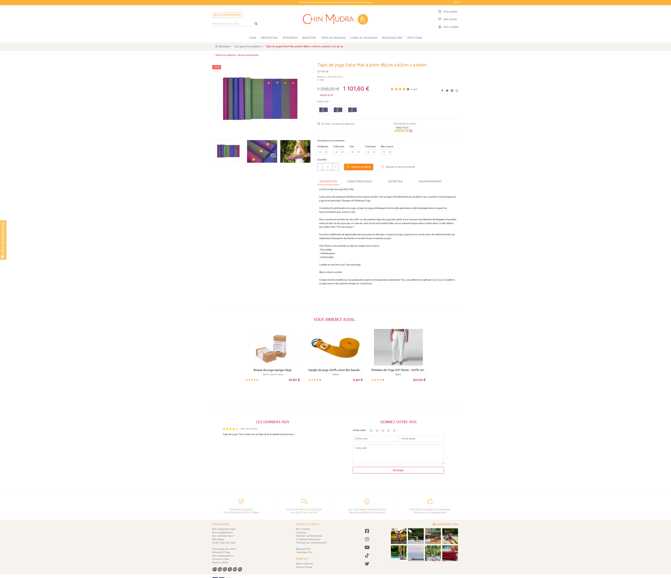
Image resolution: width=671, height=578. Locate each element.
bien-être (309, 38)
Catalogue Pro (304, 552)
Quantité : (322, 160)
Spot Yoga (414, 38)
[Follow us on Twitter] (367, 564)
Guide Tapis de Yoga (223, 543)
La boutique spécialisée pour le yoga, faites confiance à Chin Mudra (335, 3)
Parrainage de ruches (224, 549)
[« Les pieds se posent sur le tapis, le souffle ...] (450, 536)
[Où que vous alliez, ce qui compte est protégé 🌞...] (399, 536)
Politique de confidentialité (311, 543)
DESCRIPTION (328, 181)
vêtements (290, 38)
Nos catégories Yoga (224, 529)
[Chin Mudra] (335, 19)
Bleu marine (387, 147)
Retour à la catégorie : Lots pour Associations (237, 55)
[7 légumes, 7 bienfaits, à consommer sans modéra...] (433, 536)
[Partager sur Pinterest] (452, 90)
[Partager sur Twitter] (447, 90)
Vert (351, 147)
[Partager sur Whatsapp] (457, 90)
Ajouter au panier (360, 167)
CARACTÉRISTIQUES (359, 181)
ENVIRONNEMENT (430, 181)
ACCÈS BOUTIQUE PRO (229, 15)
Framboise (370, 147)
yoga (252, 38)
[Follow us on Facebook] (367, 531)
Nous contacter (304, 564)
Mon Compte (303, 529)
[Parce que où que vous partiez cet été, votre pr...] (450, 553)
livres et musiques (364, 38)
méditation (269, 38)
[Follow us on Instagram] (367, 539)
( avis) (414, 89)
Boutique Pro (303, 549)
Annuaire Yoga (220, 559)
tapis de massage (333, 38)
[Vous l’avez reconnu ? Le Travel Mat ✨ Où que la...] (433, 553)
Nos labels (218, 539)
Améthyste (322, 147)
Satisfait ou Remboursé (309, 536)
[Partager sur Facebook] (442, 90)
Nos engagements (222, 533)
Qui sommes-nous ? (223, 536)
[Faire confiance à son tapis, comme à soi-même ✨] (416, 536)
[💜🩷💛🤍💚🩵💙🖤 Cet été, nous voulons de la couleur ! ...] (399, 553)
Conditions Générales (308, 539)
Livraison (301, 533)
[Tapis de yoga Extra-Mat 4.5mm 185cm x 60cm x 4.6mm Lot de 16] (338, 110)
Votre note (359, 430)
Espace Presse (304, 567)
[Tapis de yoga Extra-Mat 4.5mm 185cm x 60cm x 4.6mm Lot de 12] (323, 110)
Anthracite (338, 147)
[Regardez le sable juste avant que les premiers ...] (416, 553)
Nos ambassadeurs (223, 556)
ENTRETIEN (395, 181)
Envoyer (398, 470)
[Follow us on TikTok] (367, 556)
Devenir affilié (220, 563)
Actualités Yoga (221, 552)
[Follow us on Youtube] (367, 547)
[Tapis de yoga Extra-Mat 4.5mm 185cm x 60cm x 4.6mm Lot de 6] (352, 110)
